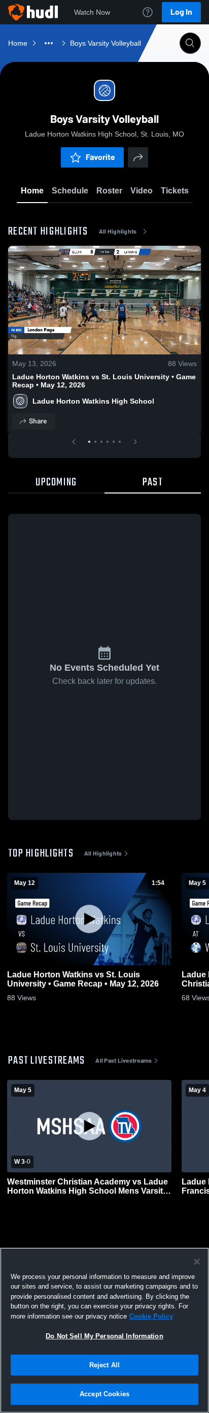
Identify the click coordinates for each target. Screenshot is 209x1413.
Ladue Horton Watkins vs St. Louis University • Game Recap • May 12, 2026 (104, 381)
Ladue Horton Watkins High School (93, 401)
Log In (181, 12)
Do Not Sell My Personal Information (104, 1336)
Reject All (104, 1365)
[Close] (197, 1262)
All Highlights (118, 231)
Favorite (100, 157)
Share (38, 421)
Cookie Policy (151, 1316)
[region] (104, 1330)
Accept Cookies (104, 1394)
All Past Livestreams (123, 1061)
